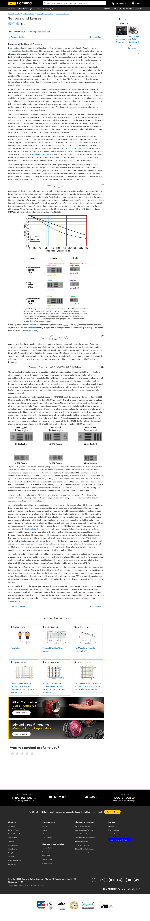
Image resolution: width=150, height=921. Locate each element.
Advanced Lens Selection (18, 51)
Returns (44, 830)
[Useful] (27, 753)
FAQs (43, 834)
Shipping (45, 826)
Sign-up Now (112, 812)
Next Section (95, 37)
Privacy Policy (13, 885)
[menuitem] (14, 8)
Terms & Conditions (37, 885)
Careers (11, 841)
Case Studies (12, 849)
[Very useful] (32, 753)
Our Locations (12, 838)
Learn (38, 8)
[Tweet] (10, 24)
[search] (74, 3)
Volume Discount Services (83, 834)
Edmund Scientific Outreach (84, 849)
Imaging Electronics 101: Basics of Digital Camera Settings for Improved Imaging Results (88, 686)
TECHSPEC (12, 856)
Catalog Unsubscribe (115, 834)
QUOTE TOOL (122, 797)
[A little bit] (17, 753)
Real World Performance (42, 154)
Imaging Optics (47, 859)
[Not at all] (12, 753)
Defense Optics (47, 863)
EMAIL (93, 797)
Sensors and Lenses (62, 14)
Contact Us (138, 9)
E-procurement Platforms (83, 853)
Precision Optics (47, 848)
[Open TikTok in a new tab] (136, 881)
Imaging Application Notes (45, 14)
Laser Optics (46, 855)
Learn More (20, 712)
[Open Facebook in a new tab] (94, 881)
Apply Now (118, 840)
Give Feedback (47, 838)
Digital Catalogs (113, 830)
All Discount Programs (82, 826)
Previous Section (18, 37)
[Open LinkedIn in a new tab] (120, 881)
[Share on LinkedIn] (18, 24)
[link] (136, 2)
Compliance (12, 853)
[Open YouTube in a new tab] (111, 881)
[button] (128, 8)
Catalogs (112, 826)
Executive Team (13, 830)
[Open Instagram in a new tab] (128, 881)
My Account (120, 4)
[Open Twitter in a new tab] (103, 881)
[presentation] (66, 161)
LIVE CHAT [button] (59, 797)
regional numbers (27, 800)
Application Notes (28, 14)
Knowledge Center (14, 14)
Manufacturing (24, 8)
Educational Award (81, 841)
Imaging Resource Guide (39, 31)
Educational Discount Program (85, 838)
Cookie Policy (24, 885)
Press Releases (13, 845)
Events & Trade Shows (15, 834)
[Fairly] (22, 753)
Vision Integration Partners (84, 830)
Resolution (43, 123)
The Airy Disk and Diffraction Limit (70, 148)
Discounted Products (82, 845)
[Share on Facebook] (14, 24)
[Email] (21, 24)
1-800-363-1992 (127, 9)
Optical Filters (46, 852)
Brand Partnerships (14, 860)
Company (47, 8)
